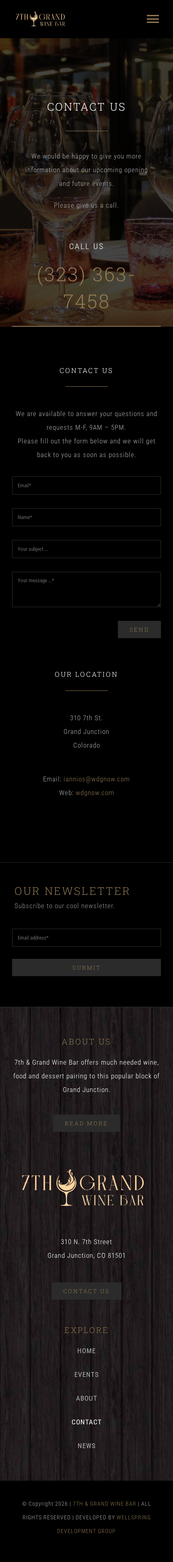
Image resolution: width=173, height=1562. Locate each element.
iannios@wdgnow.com (97, 779)
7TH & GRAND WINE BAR (104, 1503)
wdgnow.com (95, 793)
